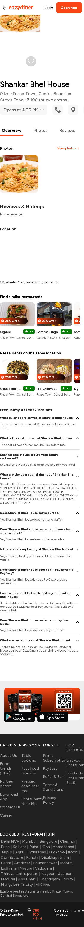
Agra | (20, 852)
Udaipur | (66, 873)
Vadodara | (44, 868)
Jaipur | (7, 852)
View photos (66, 148)
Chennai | (68, 841)
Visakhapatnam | (56, 857)
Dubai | (35, 846)
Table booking (28, 758)
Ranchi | (33, 857)
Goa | (47, 846)
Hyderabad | (37, 852)
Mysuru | (27, 868)
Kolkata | (20, 846)
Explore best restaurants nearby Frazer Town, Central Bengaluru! (36, 893)
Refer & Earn (54, 776)
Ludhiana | (10, 868)
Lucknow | (58, 852)
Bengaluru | (49, 841)
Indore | (67, 863)
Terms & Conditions (53, 787)
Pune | (6, 846)
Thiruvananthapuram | (20, 873)
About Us (8, 755)
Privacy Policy (49, 800)
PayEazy (50, 768)
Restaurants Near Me (32, 801)
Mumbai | (30, 841)
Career (6, 815)
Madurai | (9, 879)
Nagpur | (48, 873)
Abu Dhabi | (28, 879)
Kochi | (74, 852)
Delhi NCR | (11, 841)
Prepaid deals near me (30, 786)
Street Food (11, 99)
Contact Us (10, 807)
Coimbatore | (13, 857)
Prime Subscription (54, 758)
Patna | (7, 863)
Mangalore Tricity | (18, 884)
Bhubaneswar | (46, 863)
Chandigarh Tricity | (57, 879)
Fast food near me (30, 771)
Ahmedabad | (64, 846)
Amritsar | (23, 863)
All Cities (42, 884)
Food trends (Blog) (6, 768)
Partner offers (7, 783)
